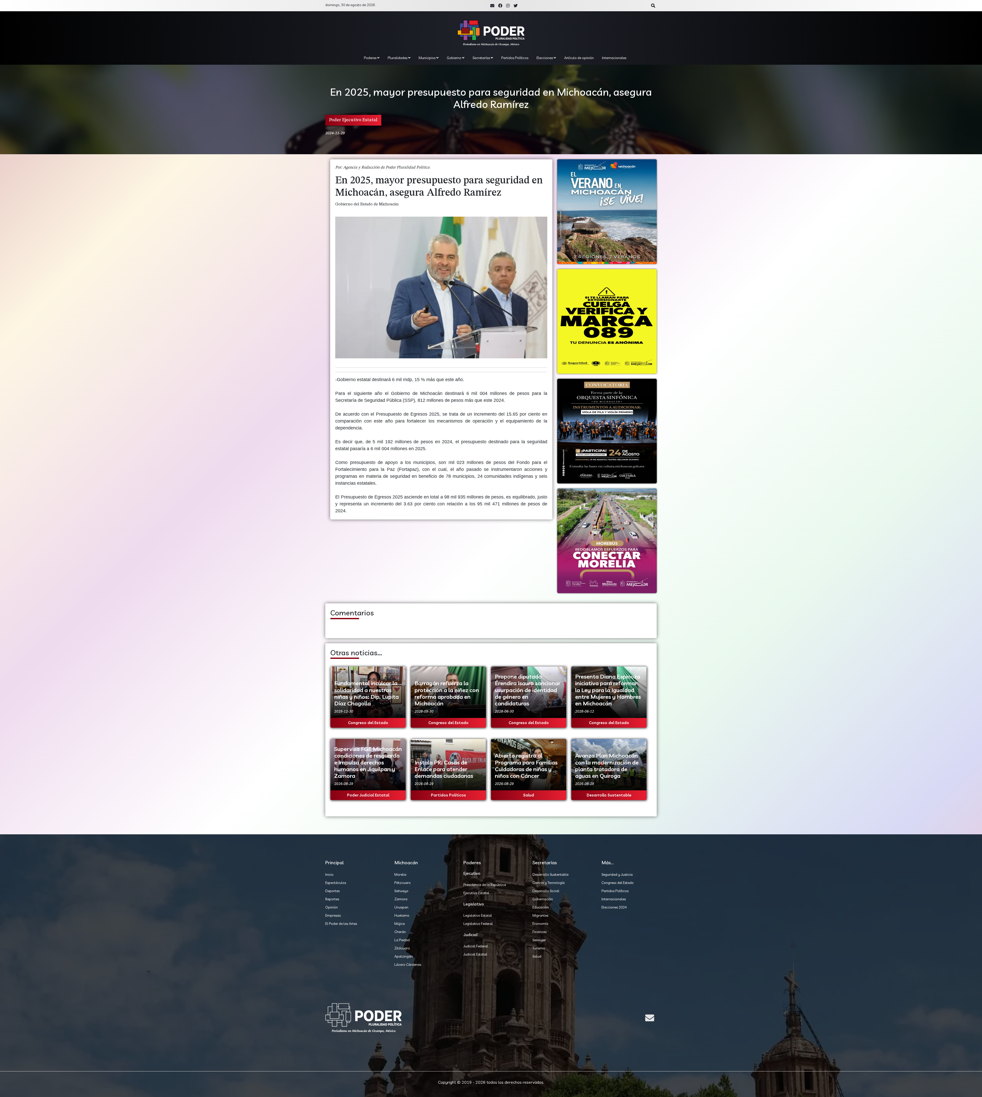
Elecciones (545, 58)
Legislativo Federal (478, 923)
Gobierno (454, 58)
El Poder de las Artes (341, 923)
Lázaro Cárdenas (407, 964)
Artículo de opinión (579, 58)
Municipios (427, 58)
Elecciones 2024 (614, 907)
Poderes (370, 58)
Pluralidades (398, 58)
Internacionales (614, 58)
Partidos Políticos (514, 58)
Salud (536, 956)
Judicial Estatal (475, 954)
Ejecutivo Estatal (476, 893)
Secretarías (482, 58)
